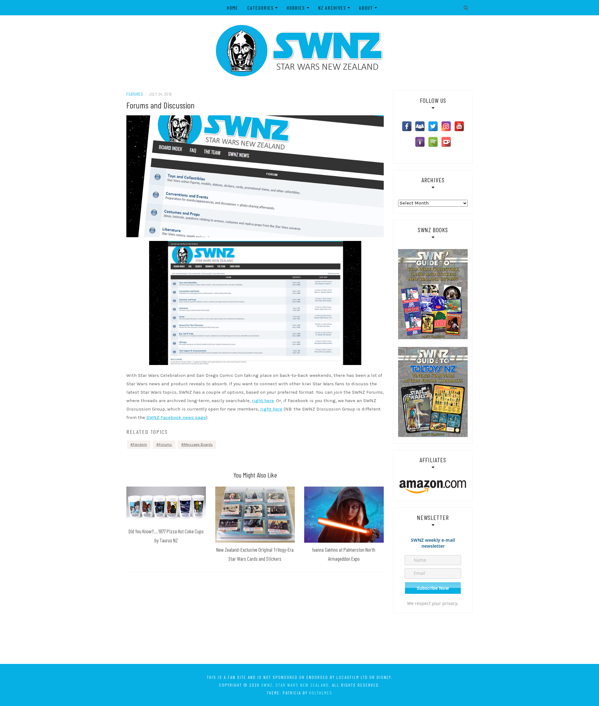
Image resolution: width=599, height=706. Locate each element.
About (366, 8)
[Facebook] (407, 126)
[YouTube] (459, 126)
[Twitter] (433, 126)
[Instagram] (446, 126)
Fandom (140, 444)
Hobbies (296, 8)
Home (232, 8)
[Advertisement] (299, 638)
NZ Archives (332, 8)
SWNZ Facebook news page (176, 417)
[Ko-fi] (446, 142)
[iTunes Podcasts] (420, 142)
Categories (260, 8)
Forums (165, 444)
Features (134, 94)
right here (263, 400)
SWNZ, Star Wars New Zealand (295, 685)
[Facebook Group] (420, 126)
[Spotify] (433, 142)
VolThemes (320, 692)
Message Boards (198, 444)
